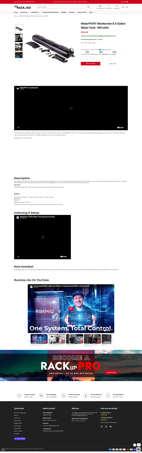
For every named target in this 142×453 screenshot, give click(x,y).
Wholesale (16, 433)
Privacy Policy (17, 426)
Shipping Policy (18, 423)
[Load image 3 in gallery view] (19, 56)
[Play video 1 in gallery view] (19, 38)
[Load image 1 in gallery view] (19, 29)
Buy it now (113, 63)
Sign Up (101, 36)
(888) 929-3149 (47, 415)
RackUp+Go (8, 448)
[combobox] (63, 7)
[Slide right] (19, 60)
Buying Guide (17, 420)
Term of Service (18, 431)
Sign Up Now (111, 372)
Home (15, 16)
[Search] (88, 7)
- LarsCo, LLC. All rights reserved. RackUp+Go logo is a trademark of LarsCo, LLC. (27, 448)
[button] (122, 7)
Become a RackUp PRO (20, 413)
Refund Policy (17, 428)
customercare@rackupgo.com (51, 425)
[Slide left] (19, 22)
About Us (16, 415)
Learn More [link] (107, 49)
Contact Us (17, 418)
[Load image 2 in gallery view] (19, 47)
